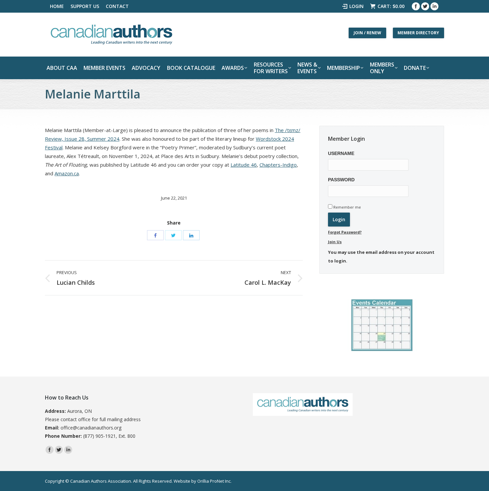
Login (356, 6)
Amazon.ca (67, 173)
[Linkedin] (434, 6)
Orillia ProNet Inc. (214, 481)
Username (341, 153)
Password (341, 179)
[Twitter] (425, 6)
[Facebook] (416, 6)
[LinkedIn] (191, 235)
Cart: (391, 6)
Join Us (335, 241)
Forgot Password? (345, 232)
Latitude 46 (244, 164)
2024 (112, 138)
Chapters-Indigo (278, 164)
